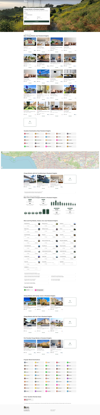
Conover (70, 365)
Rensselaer (70, 381)
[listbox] (30, 41)
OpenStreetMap (92, 168)
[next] (35, 41)
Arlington (48, 362)
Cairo (48, 365)
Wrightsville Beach (39, 391)
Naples (48, 378)
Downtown (48, 133)
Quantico (38, 381)
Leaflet (88, 168)
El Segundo (27, 133)
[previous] (24, 41)
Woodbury (27, 391)
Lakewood (59, 133)
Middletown (59, 375)
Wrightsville (48, 391)
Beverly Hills (59, 146)
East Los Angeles (71, 143)
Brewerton (27, 365)
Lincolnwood (27, 375)
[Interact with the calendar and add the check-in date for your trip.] (25, 18)
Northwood (70, 378)
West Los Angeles (60, 143)
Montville (27, 378)
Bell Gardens (38, 146)
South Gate (27, 146)
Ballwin (70, 362)
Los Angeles (49, 143)
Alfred (27, 362)
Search (37, 21)
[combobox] (36, 15)
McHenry (48, 375)
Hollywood (70, 146)
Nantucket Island (39, 378)
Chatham (59, 365)
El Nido (27, 143)
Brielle (37, 365)
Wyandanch (59, 391)
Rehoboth (48, 381)
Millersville (70, 375)
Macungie (38, 375)
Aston (59, 362)
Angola (37, 362)
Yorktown (70, 391)
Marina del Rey (49, 146)
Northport (59, 378)
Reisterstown (59, 381)
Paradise (27, 381)
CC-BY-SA (98, 168)
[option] (30, 41)
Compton (70, 133)
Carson (38, 133)
